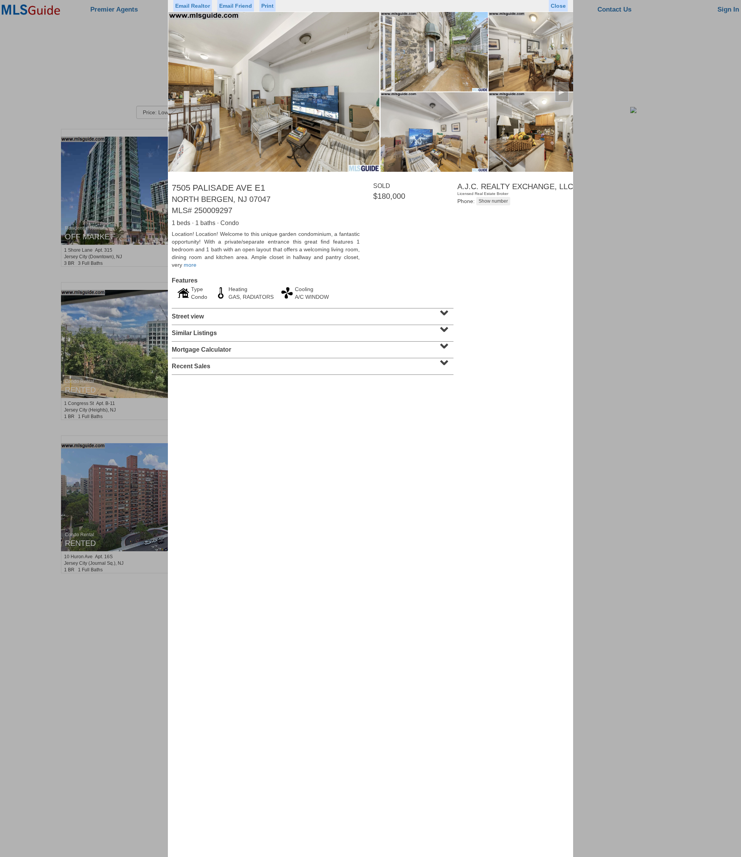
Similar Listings (312, 330)
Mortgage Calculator (312, 347)
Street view (312, 314)
